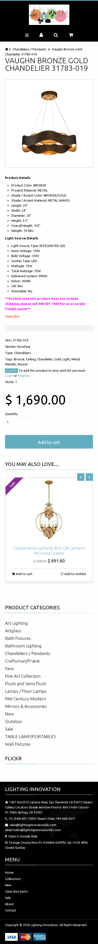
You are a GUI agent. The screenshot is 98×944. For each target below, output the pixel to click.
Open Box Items (16, 891)
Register (24, 375)
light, (67, 359)
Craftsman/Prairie (22, 660)
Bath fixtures (18, 638)
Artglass (13, 630)
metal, (75, 359)
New (9, 713)
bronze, (20, 359)
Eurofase (23, 346)
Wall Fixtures (18, 744)
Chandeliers (22, 353)
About (9, 904)
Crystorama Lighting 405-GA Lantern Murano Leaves (49, 550)
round (22, 364)
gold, (58, 359)
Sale (9, 729)
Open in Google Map (22, 836)
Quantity (11, 414)
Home (9, 872)
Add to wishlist (75, 574)
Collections (13, 878)
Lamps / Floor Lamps (25, 691)
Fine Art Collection (22, 676)
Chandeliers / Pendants (29, 49)
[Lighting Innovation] (49, 15)
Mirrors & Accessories (26, 706)
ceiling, (31, 359)
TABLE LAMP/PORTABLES (30, 736)
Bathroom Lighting (23, 645)
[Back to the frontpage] (7, 49)
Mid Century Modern (25, 698)
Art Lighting (16, 623)
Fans (9, 668)
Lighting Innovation (44, 925)
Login (9, 375)
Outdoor (13, 721)
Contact (10, 910)
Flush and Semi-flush (25, 683)
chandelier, (45, 359)
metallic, (11, 364)
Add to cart (49, 442)
